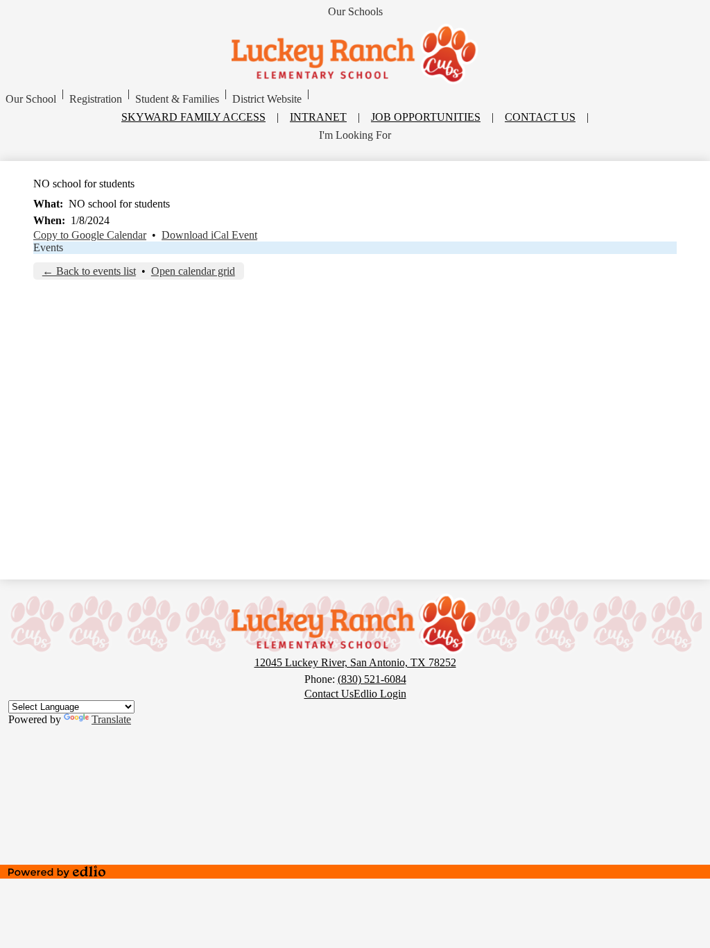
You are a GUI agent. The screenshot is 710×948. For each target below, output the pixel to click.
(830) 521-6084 (372, 679)
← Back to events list (89, 271)
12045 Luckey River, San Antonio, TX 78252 (355, 662)
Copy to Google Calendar (89, 235)
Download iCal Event (209, 235)
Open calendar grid (193, 271)
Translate (111, 719)
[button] (31, 99)
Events (48, 247)
